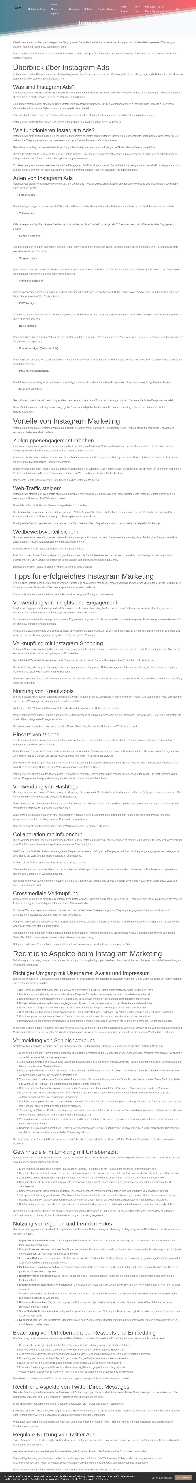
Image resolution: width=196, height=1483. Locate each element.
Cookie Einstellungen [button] (161, 1478)
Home (88, 31)
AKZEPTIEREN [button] (183, 1478)
